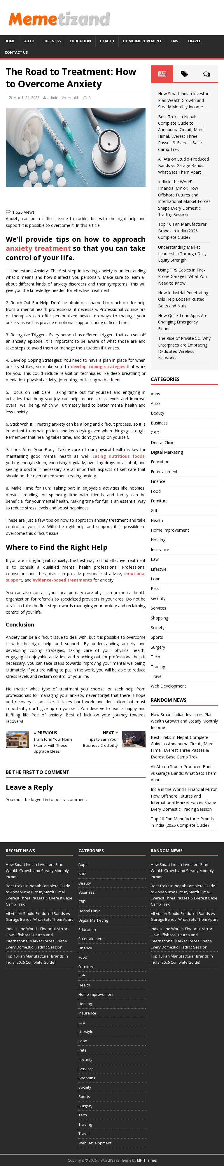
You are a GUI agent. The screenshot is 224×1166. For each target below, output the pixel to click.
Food (156, 491)
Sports (157, 637)
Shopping (159, 618)
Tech (155, 656)
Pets (155, 588)
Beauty (157, 413)
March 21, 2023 (26, 97)
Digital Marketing (167, 452)
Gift (154, 510)
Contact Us (16, 52)
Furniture (159, 501)
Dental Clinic (162, 442)
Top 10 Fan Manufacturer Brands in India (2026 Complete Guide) (182, 230)
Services (158, 608)
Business (52, 41)
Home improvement (142, 41)
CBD (155, 432)
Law (174, 41)
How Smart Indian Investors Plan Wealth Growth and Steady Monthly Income (184, 100)
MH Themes (147, 1160)
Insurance (160, 549)
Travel (194, 41)
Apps (155, 393)
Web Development (168, 686)
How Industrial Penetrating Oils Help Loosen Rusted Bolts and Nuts (183, 299)
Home (9, 41)
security (158, 598)
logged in (39, 799)
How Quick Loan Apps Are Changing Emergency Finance (182, 322)
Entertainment (164, 471)
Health (107, 41)
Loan (155, 579)
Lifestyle (159, 569)
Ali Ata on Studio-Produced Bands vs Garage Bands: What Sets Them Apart (183, 165)
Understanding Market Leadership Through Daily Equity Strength (182, 253)
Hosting (158, 539)
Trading (158, 666)
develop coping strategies (98, 366)
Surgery (158, 647)
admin (52, 97)
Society (157, 627)
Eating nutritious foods (118, 456)
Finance (158, 481)
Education (80, 41)
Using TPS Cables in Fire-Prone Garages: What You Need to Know (182, 276)
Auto (29, 41)
